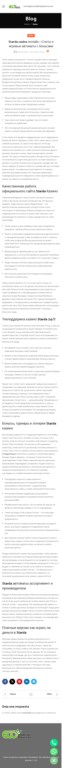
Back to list (31, 694)
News (35, 24)
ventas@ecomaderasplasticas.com (38, 6)
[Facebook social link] (5, 681)
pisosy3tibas (23, 52)
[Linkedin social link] (27, 681)
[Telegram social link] (34, 681)
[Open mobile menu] (3, 6)
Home (27, 24)
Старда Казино (9, 454)
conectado (26, 713)
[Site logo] (14, 6)
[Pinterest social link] (19, 681)
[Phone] (54, 743)
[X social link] (12, 681)
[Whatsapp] (54, 752)
